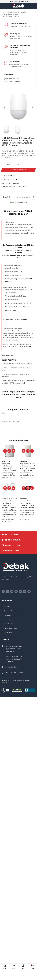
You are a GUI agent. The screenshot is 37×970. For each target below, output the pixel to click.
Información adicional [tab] (22, 197)
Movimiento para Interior (10, 16)
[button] (4, 106)
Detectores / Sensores (9, 14)
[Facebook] (3, 591)
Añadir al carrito (19, 170)
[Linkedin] (20, 591)
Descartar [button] (24, 1)
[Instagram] (11, 591)
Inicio (3, 12)
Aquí (25, 319)
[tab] (7, 197)
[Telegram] (29, 591)
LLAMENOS (9, 661)
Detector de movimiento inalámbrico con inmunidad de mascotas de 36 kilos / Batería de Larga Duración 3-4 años (9, 468)
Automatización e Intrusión (16, 12)
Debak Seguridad (18, 680)
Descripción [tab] (7, 197)
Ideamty (4, 682)
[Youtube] (24, 591)
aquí (29, 346)
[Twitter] (7, 591)
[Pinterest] (16, 591)
